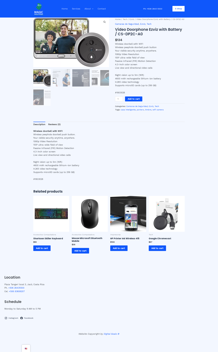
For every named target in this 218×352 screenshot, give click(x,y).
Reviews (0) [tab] (54, 124)
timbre (148, 110)
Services (76, 8)
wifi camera (158, 110)
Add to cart (134, 99)
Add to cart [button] (42, 248)
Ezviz (131, 19)
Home (65, 8)
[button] (92, 9)
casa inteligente (128, 110)
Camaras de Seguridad (127, 24)
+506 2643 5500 (154, 9)
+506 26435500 (16, 288)
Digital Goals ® (111, 334)
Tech (125, 19)
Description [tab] (39, 124)
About (88, 8)
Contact (102, 8)
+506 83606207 (17, 291)
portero (140, 110)
